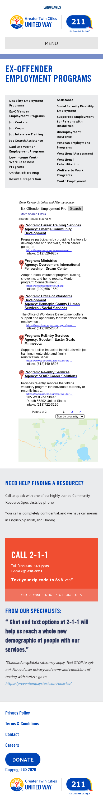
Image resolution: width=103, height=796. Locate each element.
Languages (52, 7)
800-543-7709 (37, 565)
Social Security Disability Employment (75, 108)
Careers (12, 745)
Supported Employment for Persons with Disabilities (75, 121)
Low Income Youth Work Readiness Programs (23, 161)
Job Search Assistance (26, 140)
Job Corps (16, 128)
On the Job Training (24, 172)
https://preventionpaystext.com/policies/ (38, 683)
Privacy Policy (17, 713)
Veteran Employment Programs (73, 145)
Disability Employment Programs (26, 103)
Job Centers (18, 122)
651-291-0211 (31, 571)
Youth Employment (72, 181)
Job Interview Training (26, 134)
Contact (12, 734)
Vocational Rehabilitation (67, 161)
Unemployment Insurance (69, 134)
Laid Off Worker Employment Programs (27, 149)
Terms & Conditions (22, 724)
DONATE (23, 759)
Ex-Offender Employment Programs (27, 113)
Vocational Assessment (75, 153)
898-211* (64, 579)
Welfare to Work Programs (70, 172)
